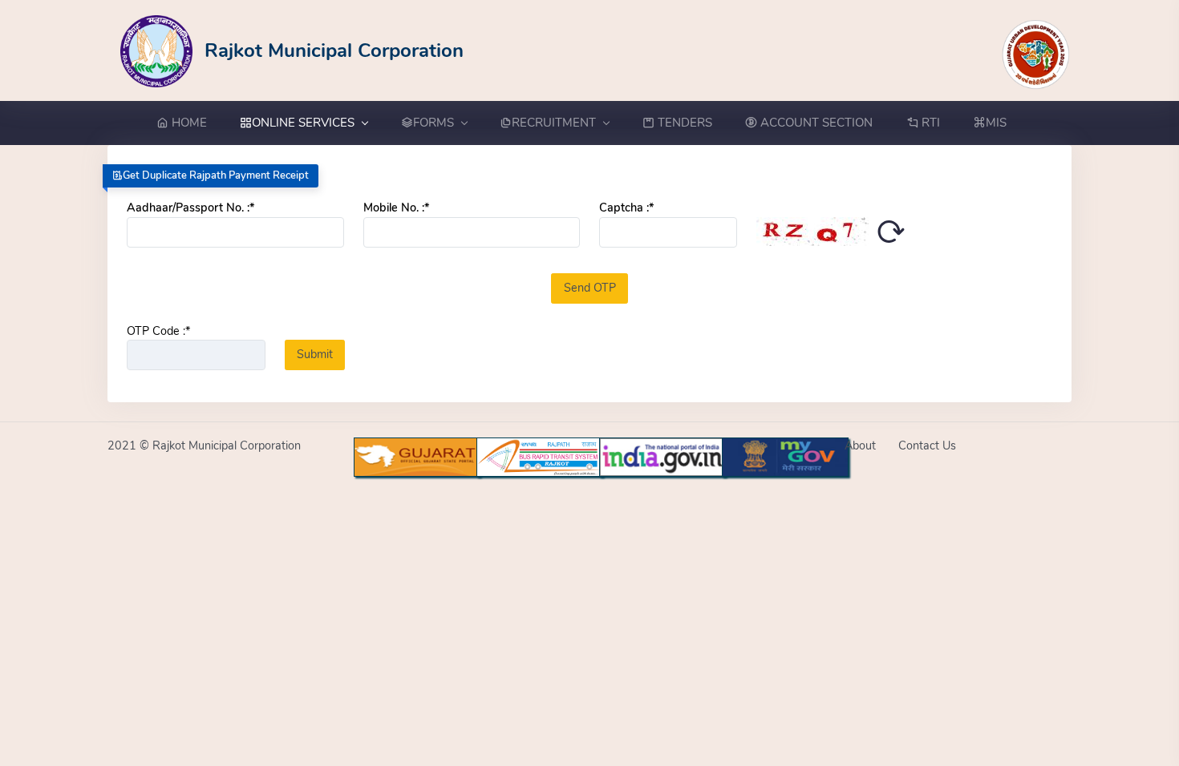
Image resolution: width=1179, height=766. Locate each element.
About (860, 445)
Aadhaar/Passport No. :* (190, 208)
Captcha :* (626, 208)
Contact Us (927, 445)
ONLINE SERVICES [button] (303, 123)
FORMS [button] (433, 123)
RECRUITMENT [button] (554, 123)
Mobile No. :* (396, 208)
